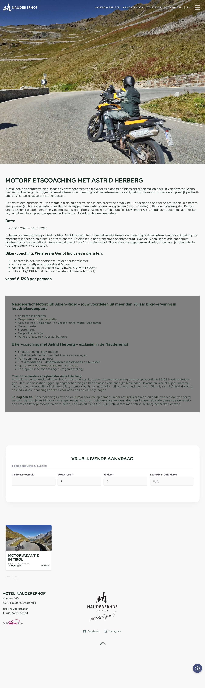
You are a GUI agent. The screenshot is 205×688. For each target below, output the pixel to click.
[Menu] (197, 7)
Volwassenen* (65, 474)
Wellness (153, 7)
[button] (197, 668)
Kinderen (109, 474)
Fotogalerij (173, 7)
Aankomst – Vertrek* (23, 474)
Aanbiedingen (133, 7)
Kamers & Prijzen (107, 7)
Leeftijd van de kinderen (163, 474)
